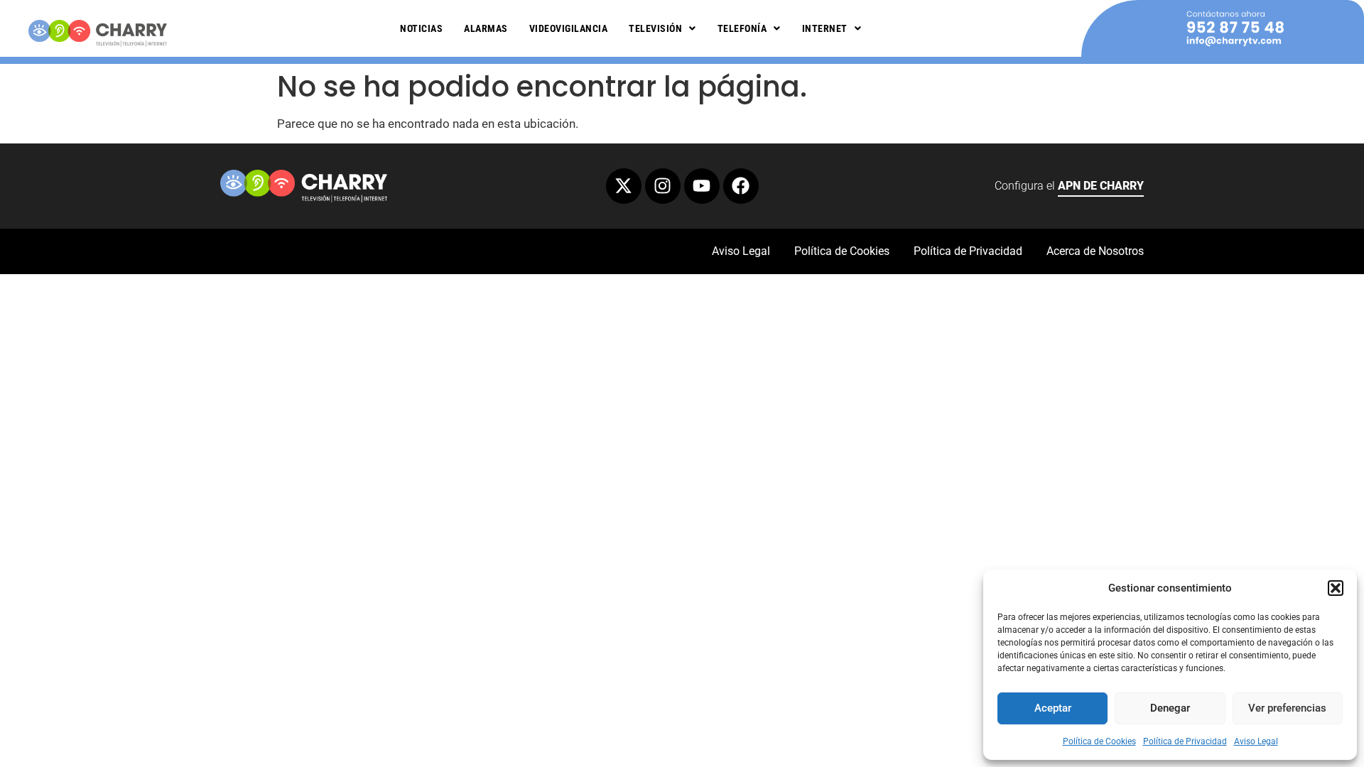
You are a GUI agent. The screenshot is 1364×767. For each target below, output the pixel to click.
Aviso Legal (1256, 741)
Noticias (421, 28)
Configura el (1069, 185)
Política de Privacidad (1185, 741)
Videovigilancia (568, 28)
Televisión (655, 28)
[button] (1335, 588)
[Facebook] (741, 186)
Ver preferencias (1287, 708)
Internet (825, 28)
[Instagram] (663, 186)
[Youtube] (702, 186)
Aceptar (1052, 708)
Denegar (1170, 708)
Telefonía (742, 28)
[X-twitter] (624, 186)
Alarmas (486, 28)
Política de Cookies (1099, 741)
